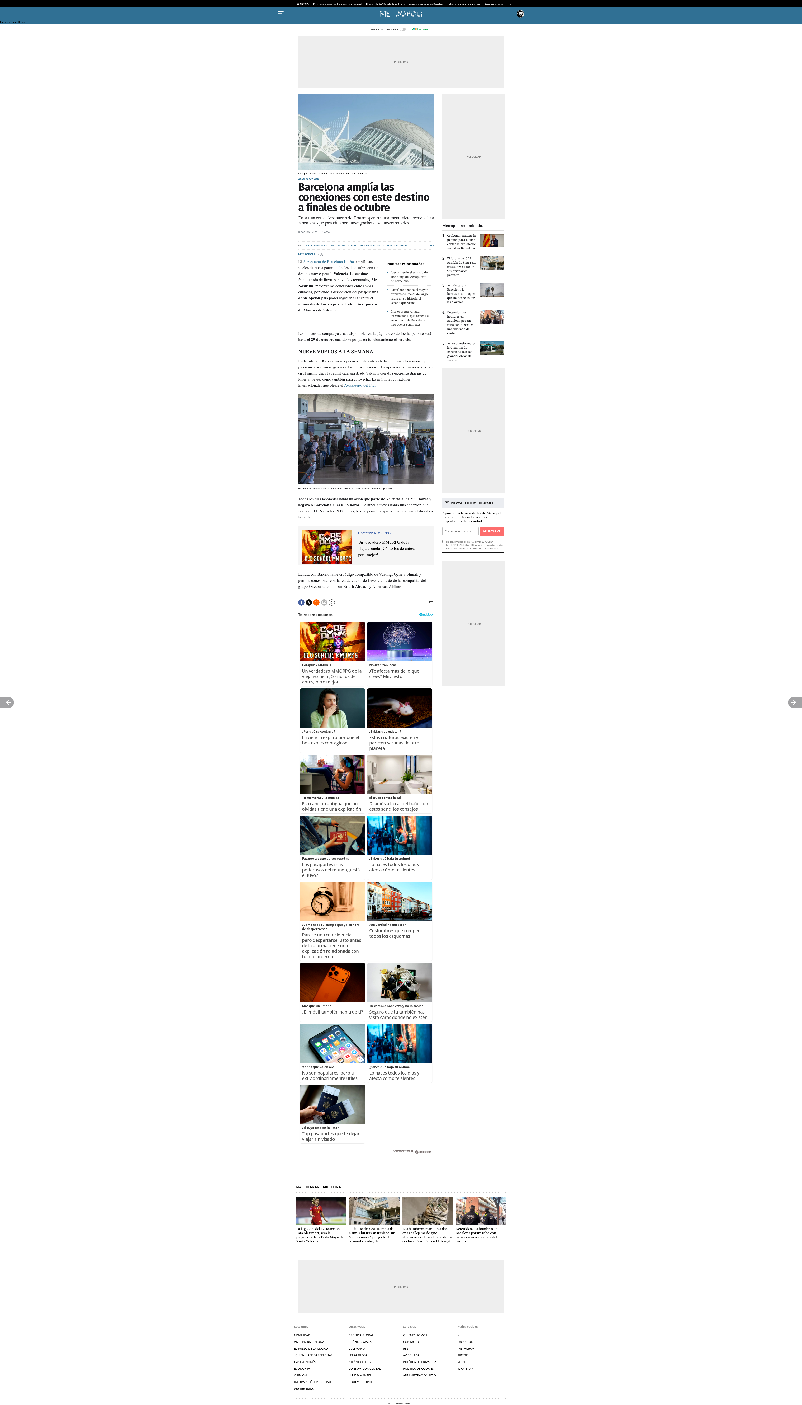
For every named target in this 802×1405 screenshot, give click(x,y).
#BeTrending (304, 1389)
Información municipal (312, 1382)
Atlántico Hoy (360, 1362)
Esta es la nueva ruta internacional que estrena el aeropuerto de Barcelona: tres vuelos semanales (410, 317)
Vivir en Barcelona (309, 1342)
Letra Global (359, 1355)
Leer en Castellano (12, 22)
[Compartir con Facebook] (301, 602)
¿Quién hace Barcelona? (313, 1355)
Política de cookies (418, 1369)
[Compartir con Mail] (324, 602)
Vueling (353, 245)
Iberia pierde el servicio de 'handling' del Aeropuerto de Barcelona (409, 276)
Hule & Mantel (360, 1375)
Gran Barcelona (309, 179)
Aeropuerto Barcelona (319, 245)
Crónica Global (361, 1335)
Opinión (300, 1375)
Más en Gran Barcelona (318, 1187)
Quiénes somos (415, 1335)
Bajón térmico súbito (495, 4)
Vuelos (341, 245)
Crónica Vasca (360, 1342)
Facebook (465, 1342)
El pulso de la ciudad (311, 1348)
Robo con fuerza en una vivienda (464, 4)
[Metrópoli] (401, 14)
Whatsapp (465, 1369)
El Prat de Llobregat (396, 245)
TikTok (463, 1355)
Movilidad (302, 1335)
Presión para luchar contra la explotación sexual (337, 4)
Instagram (466, 1348)
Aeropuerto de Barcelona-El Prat (329, 261)
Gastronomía (305, 1362)
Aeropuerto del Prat (360, 385)
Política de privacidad (420, 1362)
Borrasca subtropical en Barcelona (426, 4)
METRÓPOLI (306, 254)
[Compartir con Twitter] (309, 602)
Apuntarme (491, 531)
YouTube (464, 1362)
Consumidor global (365, 1369)
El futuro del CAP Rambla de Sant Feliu (385, 4)
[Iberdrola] (420, 29)
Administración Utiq (419, 1375)
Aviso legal (412, 1355)
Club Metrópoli (361, 1382)
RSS (405, 1348)
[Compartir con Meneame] (316, 602)
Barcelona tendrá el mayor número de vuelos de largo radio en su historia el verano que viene (409, 296)
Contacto (411, 1342)
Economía (302, 1369)
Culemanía (357, 1348)
